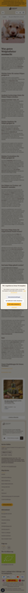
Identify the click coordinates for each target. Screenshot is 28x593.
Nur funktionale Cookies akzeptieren (14, 300)
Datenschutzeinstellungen (14, 297)
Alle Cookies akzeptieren (14, 304)
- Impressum (14, 307)
